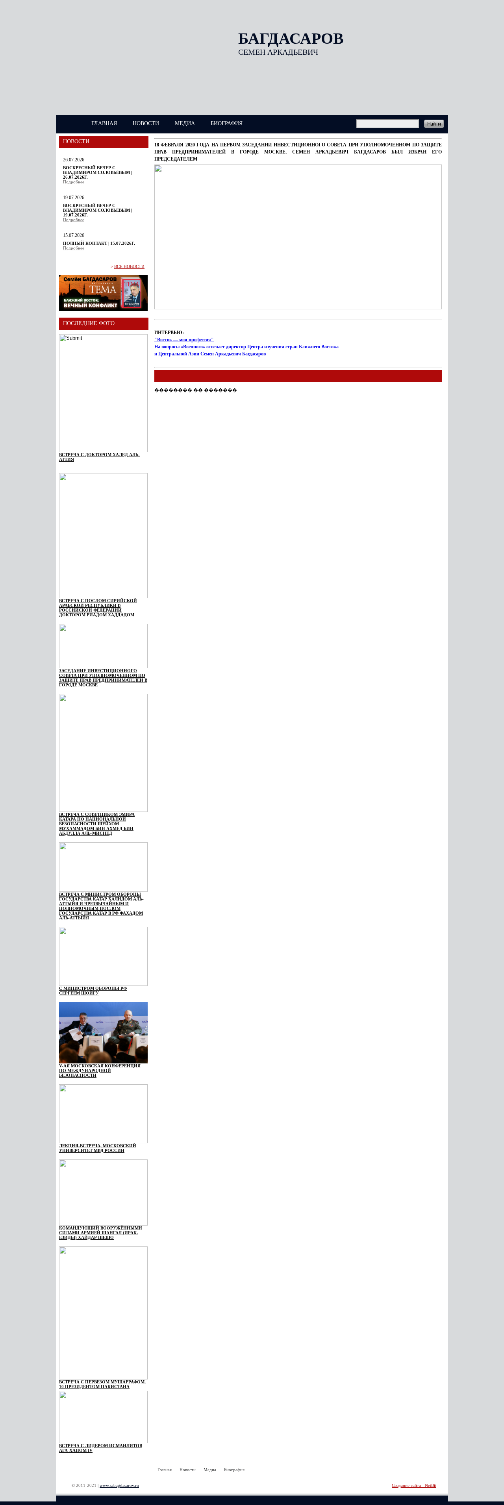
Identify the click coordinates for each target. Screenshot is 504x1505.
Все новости (129, 266)
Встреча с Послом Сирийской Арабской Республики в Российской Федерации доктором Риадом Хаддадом (98, 607)
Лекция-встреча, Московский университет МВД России (97, 1148)
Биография (227, 123)
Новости (146, 123)
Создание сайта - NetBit (414, 1485)
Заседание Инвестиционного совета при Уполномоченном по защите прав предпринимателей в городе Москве (103, 677)
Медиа (185, 123)
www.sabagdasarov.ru (119, 1485)
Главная (104, 123)
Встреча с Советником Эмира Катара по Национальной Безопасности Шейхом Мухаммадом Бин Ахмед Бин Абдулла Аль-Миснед (97, 824)
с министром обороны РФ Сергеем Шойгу (93, 990)
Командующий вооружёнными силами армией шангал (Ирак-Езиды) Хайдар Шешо (100, 1233)
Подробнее (73, 181)
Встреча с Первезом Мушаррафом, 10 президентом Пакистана (102, 1384)
